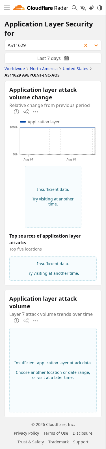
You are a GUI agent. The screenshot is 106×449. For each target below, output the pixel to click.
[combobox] (41, 45)
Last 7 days (57, 59)
